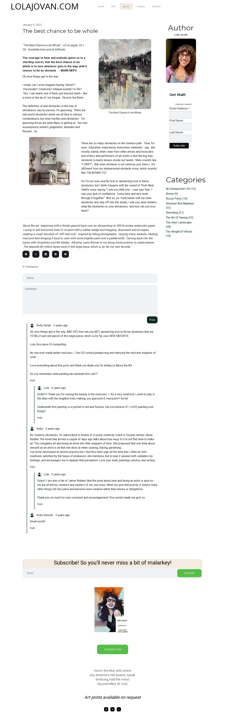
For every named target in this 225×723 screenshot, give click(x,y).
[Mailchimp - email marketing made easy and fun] (190, 148)
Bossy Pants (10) (176, 198)
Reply (32, 380)
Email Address (179, 108)
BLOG (126, 6)
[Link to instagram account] (119, 709)
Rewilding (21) (175, 212)
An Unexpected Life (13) (181, 188)
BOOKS (156, 6)
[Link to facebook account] (106, 709)
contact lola (112, 649)
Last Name (176, 132)
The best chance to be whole (60, 31)
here (43, 49)
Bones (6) (172, 193)
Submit (189, 573)
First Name (176, 120)
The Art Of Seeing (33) (179, 217)
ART (113, 6)
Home (101, 6)
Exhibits (141, 6)
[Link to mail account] (112, 709)
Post (152, 319)
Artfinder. (60, 49)
